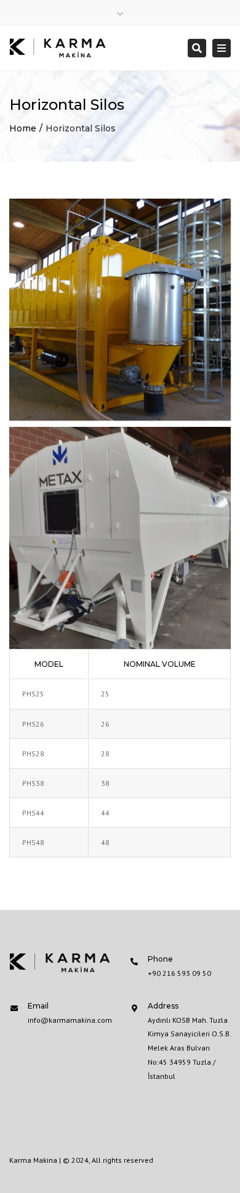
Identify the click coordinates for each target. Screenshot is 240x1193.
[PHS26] (120, 538)
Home (22, 128)
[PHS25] (120, 310)
